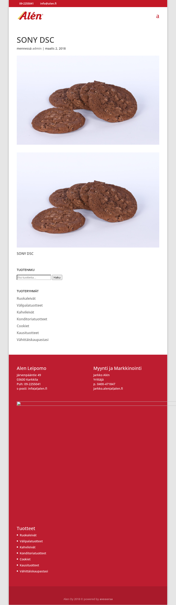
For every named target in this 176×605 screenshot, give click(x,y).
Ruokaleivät (26, 298)
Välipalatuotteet (30, 305)
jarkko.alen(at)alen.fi (108, 388)
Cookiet (23, 326)
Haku (57, 277)
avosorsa (106, 599)
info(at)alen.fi (37, 388)
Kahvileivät (25, 312)
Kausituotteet (28, 332)
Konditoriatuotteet (32, 319)
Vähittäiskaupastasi (33, 339)
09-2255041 (32, 384)
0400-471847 (106, 384)
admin (37, 48)
